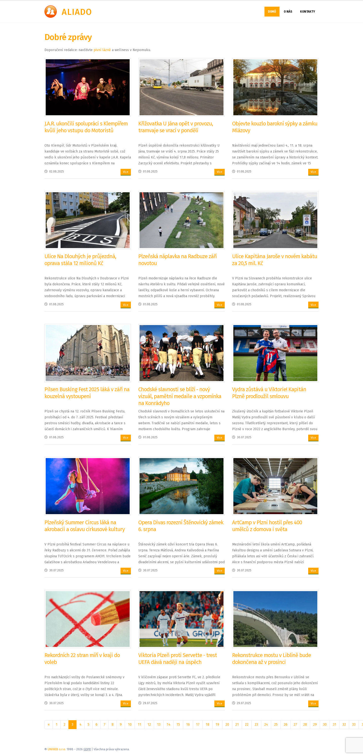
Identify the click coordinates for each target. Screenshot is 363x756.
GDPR (87, 749)
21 (237, 724)
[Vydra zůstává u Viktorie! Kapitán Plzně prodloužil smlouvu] (275, 353)
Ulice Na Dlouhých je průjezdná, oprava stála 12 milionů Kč (80, 260)
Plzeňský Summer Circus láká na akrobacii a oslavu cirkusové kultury (84, 526)
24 (266, 724)
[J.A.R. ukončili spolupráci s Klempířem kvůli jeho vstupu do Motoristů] (87, 87)
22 (246, 724)
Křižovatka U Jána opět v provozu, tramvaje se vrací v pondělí (175, 127)
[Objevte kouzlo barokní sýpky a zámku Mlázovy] (275, 87)
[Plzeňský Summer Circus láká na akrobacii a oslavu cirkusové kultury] (87, 486)
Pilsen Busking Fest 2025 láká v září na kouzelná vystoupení (86, 393)
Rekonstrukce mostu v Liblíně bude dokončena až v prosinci (271, 658)
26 (285, 724)
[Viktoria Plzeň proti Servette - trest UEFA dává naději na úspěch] (181, 619)
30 (325, 724)
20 (227, 724)
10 (130, 724)
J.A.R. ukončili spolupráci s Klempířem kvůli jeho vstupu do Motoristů (86, 127)
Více (125, 172)
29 (315, 724)
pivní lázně (102, 50)
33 (354, 724)
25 (276, 724)
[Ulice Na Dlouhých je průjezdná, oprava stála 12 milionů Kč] (87, 220)
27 (295, 724)
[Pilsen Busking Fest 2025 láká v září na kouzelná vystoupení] (87, 353)
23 (256, 724)
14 (168, 724)
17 (198, 724)
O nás (288, 11)
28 (305, 724)
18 (207, 724)
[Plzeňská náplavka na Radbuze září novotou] (181, 220)
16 (188, 724)
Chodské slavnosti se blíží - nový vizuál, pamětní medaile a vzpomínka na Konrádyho (179, 396)
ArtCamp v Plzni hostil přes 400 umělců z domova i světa (267, 526)
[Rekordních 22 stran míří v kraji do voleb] (87, 619)
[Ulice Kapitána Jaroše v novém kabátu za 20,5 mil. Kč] (275, 220)
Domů (272, 11)
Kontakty (307, 11)
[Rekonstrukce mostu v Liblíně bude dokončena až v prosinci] (275, 619)
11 (139, 724)
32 (344, 724)
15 (178, 724)
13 (159, 724)
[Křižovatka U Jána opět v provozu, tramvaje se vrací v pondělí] (181, 87)
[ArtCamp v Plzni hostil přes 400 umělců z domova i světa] (275, 486)
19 (217, 724)
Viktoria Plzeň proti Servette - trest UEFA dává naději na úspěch (177, 658)
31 (334, 724)
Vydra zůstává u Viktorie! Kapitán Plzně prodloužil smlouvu (269, 393)
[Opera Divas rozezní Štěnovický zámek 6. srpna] (181, 486)
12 (149, 724)
